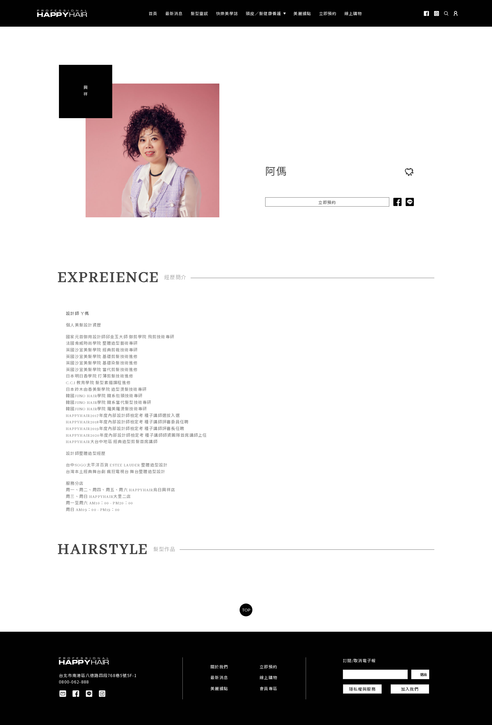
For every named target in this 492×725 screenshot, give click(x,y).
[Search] (446, 13)
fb (426, 13)
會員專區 (268, 689)
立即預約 (327, 203)
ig (436, 13)
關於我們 (219, 667)
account (455, 13)
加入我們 (410, 689)
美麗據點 (219, 689)
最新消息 (219, 678)
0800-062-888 (74, 682)
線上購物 (268, 678)
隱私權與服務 (362, 689)
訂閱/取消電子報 (359, 661)
